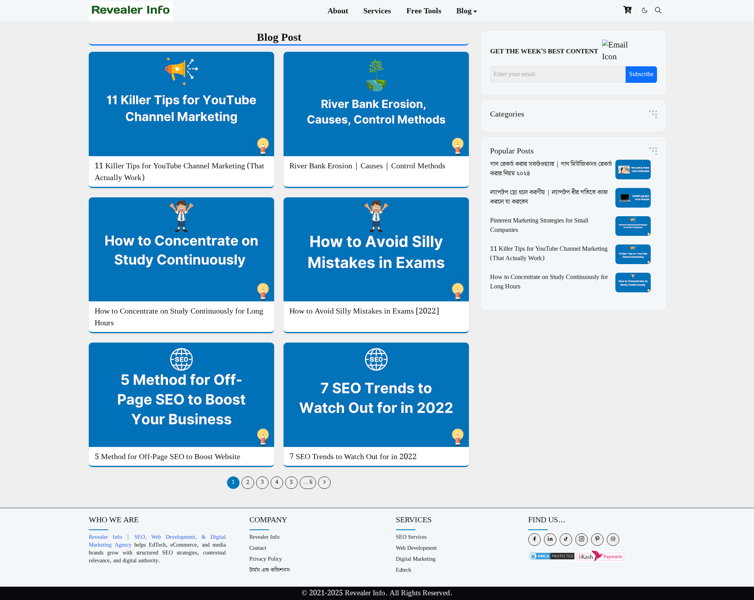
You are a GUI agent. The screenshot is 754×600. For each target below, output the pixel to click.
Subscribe (641, 74)
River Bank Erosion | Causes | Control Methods (367, 166)
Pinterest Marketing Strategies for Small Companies (539, 225)
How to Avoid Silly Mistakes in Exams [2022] (364, 311)
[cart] (627, 11)
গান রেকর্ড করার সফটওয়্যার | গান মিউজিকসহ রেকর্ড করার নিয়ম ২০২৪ (551, 169)
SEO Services (411, 537)
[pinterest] (597, 539)
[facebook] (534, 539)
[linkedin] (550, 539)
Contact (257, 548)
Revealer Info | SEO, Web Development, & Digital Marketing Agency (157, 541)
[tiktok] (566, 539)
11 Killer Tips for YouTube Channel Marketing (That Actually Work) (179, 172)
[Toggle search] (658, 10)
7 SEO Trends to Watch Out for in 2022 (353, 456)
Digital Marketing (416, 559)
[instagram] (581, 539)
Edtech (403, 569)
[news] (613, 539)
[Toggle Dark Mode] (644, 10)
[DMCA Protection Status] (551, 555)
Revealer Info (264, 537)
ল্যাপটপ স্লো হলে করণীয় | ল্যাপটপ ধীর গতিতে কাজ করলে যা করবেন (549, 197)
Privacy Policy (265, 559)
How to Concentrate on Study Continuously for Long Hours (179, 317)
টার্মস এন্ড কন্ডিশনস (269, 569)
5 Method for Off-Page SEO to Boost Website (167, 456)
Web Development (416, 548)
